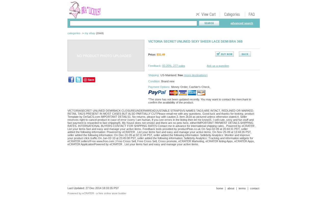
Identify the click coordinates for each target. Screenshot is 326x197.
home (219, 188)
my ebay (90, 33)
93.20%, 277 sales (173, 65)
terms (242, 188)
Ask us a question (218, 65)
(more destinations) (196, 75)
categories (73, 33)
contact (254, 188)
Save (91, 80)
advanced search (241, 23)
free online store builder (112, 193)
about (230, 188)
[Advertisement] (160, 167)
